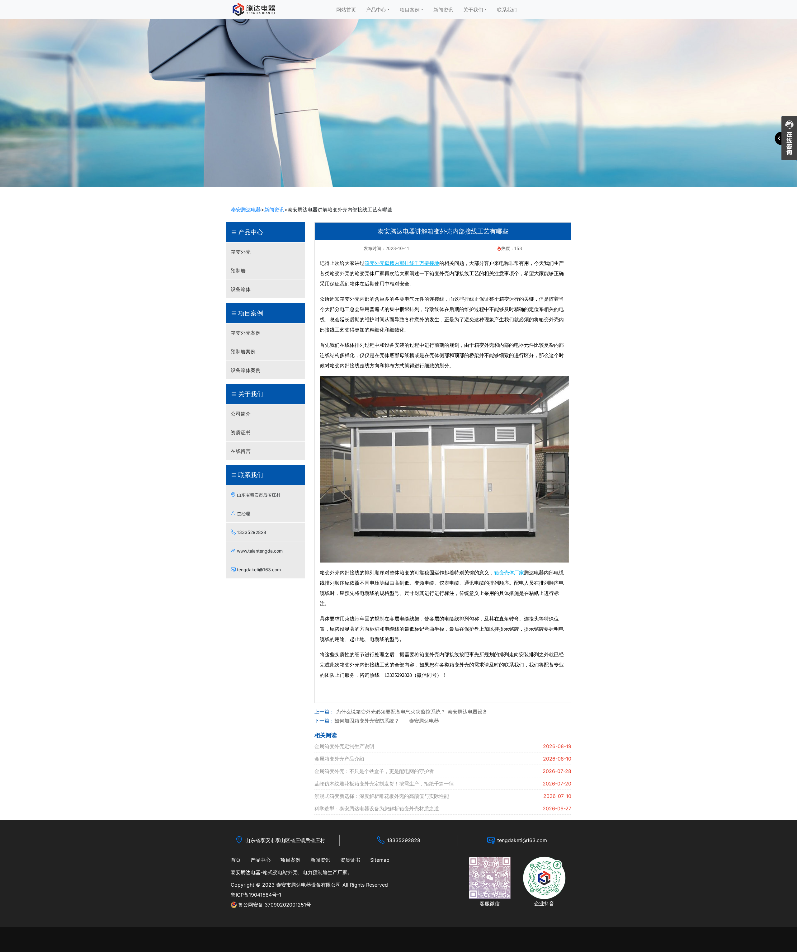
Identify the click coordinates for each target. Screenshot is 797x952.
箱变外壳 (241, 252)
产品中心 (376, 10)
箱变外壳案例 (246, 333)
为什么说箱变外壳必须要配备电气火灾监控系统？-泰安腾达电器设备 (411, 712)
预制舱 (238, 270)
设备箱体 (241, 289)
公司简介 (241, 414)
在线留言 (241, 451)
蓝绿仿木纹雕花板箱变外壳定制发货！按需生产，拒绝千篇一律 (384, 783)
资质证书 (241, 432)
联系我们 (507, 10)
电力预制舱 (315, 872)
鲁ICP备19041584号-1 (256, 895)
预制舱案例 (243, 351)
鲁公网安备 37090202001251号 (274, 905)
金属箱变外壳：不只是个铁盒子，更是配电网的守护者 (374, 771)
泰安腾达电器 (246, 209)
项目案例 (410, 10)
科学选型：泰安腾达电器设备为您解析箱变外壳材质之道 (376, 808)
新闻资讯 (443, 10)
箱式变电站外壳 (280, 872)
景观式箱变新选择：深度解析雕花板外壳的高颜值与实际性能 (381, 796)
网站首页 (346, 10)
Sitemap (379, 860)
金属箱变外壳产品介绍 (339, 759)
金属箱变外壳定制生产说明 (344, 746)
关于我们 (473, 10)
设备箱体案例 (246, 370)
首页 (236, 860)
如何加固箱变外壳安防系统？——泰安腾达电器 (386, 721)
